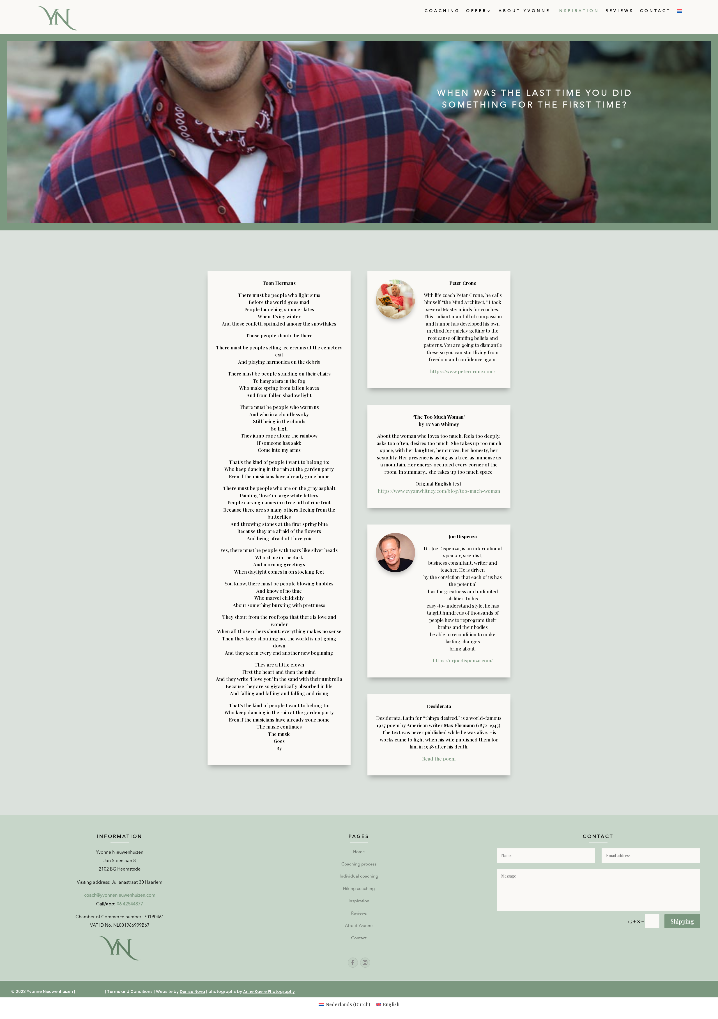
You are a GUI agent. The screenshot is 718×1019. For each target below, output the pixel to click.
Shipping (682, 921)
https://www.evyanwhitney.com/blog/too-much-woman (439, 491)
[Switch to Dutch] (679, 12)
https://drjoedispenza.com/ (463, 660)
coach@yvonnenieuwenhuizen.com (119, 895)
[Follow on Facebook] (353, 963)
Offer (476, 11)
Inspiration (577, 11)
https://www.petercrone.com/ (462, 371)
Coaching (442, 11)
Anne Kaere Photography (269, 991)
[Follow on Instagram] (365, 963)
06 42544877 (130, 904)
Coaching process (359, 864)
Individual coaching (359, 876)
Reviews (620, 11)
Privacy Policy (90, 991)
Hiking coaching (359, 889)
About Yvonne (524, 11)
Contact (655, 11)
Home (359, 852)
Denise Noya (192, 991)
